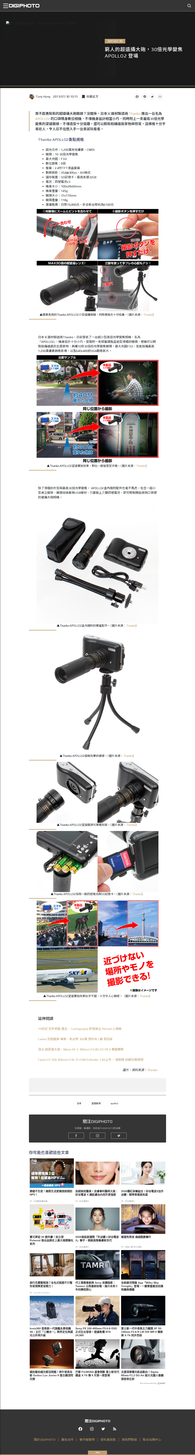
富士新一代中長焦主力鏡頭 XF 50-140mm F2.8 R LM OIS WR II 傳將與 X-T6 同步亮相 (142, 1332)
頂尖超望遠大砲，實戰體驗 (81, 1049)
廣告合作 (67, 1439)
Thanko (135, 114)
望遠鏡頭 (96, 1103)
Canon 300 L (75, 1039)
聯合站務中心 (152, 1439)
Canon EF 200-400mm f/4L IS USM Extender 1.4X (90, 1060)
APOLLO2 (42, 119)
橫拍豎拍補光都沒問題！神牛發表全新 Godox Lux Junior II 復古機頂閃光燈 (51, 1375)
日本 (79, 1103)
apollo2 (114, 1103)
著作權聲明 (87, 1439)
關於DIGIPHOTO (44, 1439)
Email (160, 97)
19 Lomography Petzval (79, 1029)
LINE (145, 97)
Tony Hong (43, 96)
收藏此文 (92, 96)
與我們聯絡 (129, 1439)
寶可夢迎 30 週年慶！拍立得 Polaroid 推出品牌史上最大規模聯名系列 (51, 1240)
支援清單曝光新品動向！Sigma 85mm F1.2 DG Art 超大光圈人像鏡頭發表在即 (142, 1375)
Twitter (152, 97)
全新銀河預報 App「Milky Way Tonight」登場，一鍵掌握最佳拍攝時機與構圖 (142, 1286)
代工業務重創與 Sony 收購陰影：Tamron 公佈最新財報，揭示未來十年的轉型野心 (96, 1286)
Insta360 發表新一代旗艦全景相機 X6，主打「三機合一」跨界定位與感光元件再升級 (51, 1332)
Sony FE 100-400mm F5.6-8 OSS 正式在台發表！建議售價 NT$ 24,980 (96, 1332)
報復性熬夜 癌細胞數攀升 (136, 1236)
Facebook (137, 97)
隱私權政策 (108, 1439)
